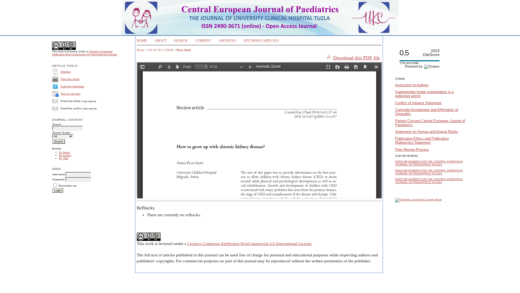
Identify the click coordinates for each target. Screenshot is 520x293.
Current (203, 41)
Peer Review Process (412, 150)
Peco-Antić (184, 50)
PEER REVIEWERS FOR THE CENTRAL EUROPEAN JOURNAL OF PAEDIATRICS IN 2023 (429, 172)
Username (58, 174)
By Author (65, 155)
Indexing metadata (72, 86)
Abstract (65, 71)
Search (180, 41)
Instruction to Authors (412, 85)
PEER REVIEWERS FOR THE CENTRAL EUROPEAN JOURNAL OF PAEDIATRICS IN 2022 (429, 181)
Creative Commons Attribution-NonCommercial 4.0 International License (84, 53)
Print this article (70, 79)
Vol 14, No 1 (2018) (160, 50)
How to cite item (70, 93)
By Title (63, 158)
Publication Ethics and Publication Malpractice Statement (422, 140)
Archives (227, 41)
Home (142, 41)
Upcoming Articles (261, 41)
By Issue (64, 152)
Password (58, 179)
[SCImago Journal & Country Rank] (418, 199)
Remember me (67, 185)
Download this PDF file (356, 57)
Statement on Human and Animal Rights (426, 132)
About (161, 41)
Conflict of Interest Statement (418, 103)
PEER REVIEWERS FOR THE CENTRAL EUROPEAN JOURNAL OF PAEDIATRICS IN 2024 (429, 163)
